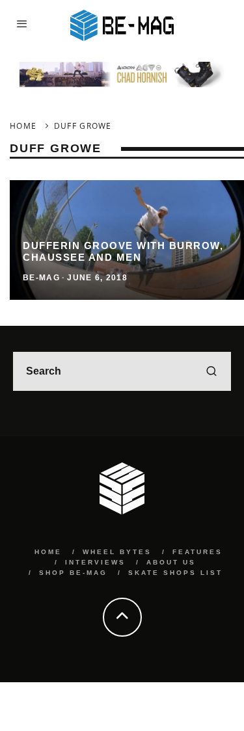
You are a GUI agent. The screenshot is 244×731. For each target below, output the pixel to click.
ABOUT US (171, 562)
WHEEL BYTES (117, 551)
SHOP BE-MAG (73, 572)
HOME (48, 551)
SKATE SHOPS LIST (175, 572)
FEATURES (197, 551)
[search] (211, 371)
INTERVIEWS (95, 562)
